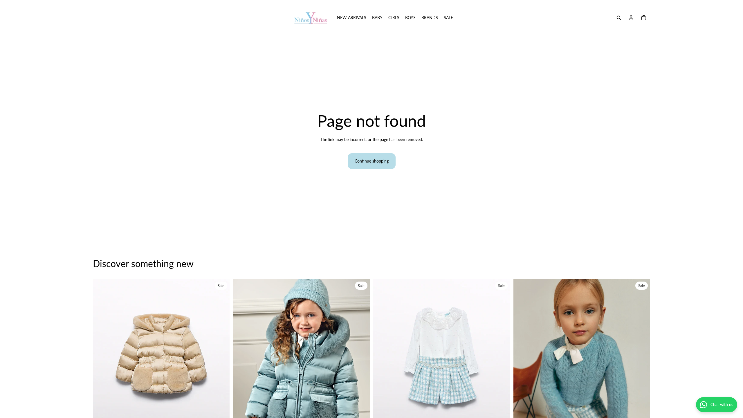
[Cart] (643, 17)
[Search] (618, 17)
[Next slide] (221, 364)
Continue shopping (372, 160)
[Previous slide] (101, 364)
